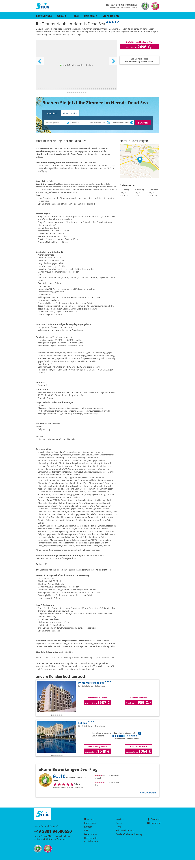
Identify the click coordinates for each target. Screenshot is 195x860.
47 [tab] (80, 92)
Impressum (90, 823)
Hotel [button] (75, 16)
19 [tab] (74, 89)
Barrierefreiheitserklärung (126, 834)
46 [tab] (78, 92)
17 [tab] (70, 89)
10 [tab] (56, 89)
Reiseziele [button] (90, 16)
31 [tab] (97, 89)
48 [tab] (82, 92)
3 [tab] (42, 89)
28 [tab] (91, 89)
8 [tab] (52, 89)
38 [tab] (111, 89)
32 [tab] (99, 89)
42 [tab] (70, 92)
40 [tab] (115, 89)
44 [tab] (74, 92)
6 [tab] (48, 89)
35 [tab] (105, 89)
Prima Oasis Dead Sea (91, 682)
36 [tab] (107, 89)
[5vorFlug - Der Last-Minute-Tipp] (42, 6)
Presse (119, 823)
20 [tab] (76, 89)
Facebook (156, 819)
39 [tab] (113, 89)
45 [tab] (76, 92)
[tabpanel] (76, 65)
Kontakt (88, 826)
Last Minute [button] (44, 16)
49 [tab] (84, 92)
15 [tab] (66, 89)
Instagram (156, 823)
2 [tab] (40, 89)
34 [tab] (103, 89)
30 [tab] (95, 89)
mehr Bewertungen (148, 793)
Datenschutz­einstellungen (91, 839)
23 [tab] (82, 89)
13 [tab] (62, 89)
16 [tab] (68, 89)
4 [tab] (44, 89)
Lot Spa (82, 723)
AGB (86, 830)
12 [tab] (60, 89)
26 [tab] (87, 89)
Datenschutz (90, 834)
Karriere (120, 819)
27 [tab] (89, 89)
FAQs (118, 826)
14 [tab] (64, 89)
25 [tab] (85, 89)
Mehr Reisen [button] (110, 16)
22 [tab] (80, 89)
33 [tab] (101, 89)
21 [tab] (78, 89)
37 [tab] (109, 89)
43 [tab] (72, 92)
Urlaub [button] (61, 16)
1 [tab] (38, 89)
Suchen (143, 122)
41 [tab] (68, 92)
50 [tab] (85, 92)
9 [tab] (54, 89)
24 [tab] (84, 89)
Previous (40, 61)
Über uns (89, 819)
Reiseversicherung (125, 830)
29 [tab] (93, 89)
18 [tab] (72, 89)
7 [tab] (50, 89)
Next (113, 61)
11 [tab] (58, 89)
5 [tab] (46, 89)
